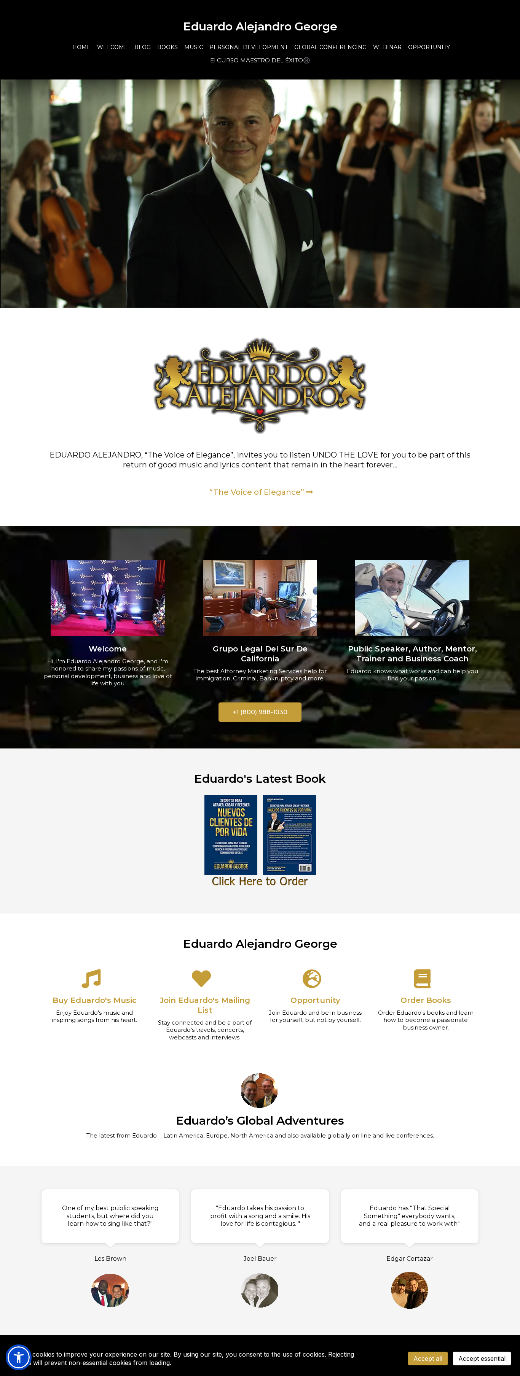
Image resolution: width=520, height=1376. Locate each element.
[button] (19, 1357)
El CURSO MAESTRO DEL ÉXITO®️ (260, 60)
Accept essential (482, 1358)
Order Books (425, 1000)
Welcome (108, 648)
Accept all (427, 1358)
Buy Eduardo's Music (95, 1000)
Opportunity (315, 1000)
